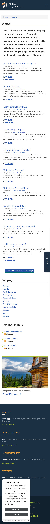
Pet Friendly (8, 295)
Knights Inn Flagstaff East (15, 188)
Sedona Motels (10, 346)
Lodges (6, 310)
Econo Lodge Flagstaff (14, 129)
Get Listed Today (8, 463)
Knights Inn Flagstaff (13, 170)
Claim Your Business (19, 66)
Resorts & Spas (9, 298)
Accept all (16, 509)
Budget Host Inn (11, 86)
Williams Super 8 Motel (14, 244)
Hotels (6, 289)
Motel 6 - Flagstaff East (14, 206)
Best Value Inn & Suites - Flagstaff (19, 63)
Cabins (6, 286)
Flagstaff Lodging (16, 7)
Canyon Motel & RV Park (15, 106)
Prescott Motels (10, 339)
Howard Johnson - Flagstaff (16, 149)
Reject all (16, 514)
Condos (6, 316)
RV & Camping (9, 292)
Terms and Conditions (22, 520)
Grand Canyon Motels (13, 332)
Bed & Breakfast (10, 304)
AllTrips (12, 4)
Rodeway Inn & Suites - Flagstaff (19, 226)
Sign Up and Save (8, 445)
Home (5, 17)
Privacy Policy (8, 520)
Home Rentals (9, 307)
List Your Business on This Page (20, 270)
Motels (6, 301)
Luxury (6, 313)
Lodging (14, 17)
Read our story (7, 425)
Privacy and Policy (33, 503)
